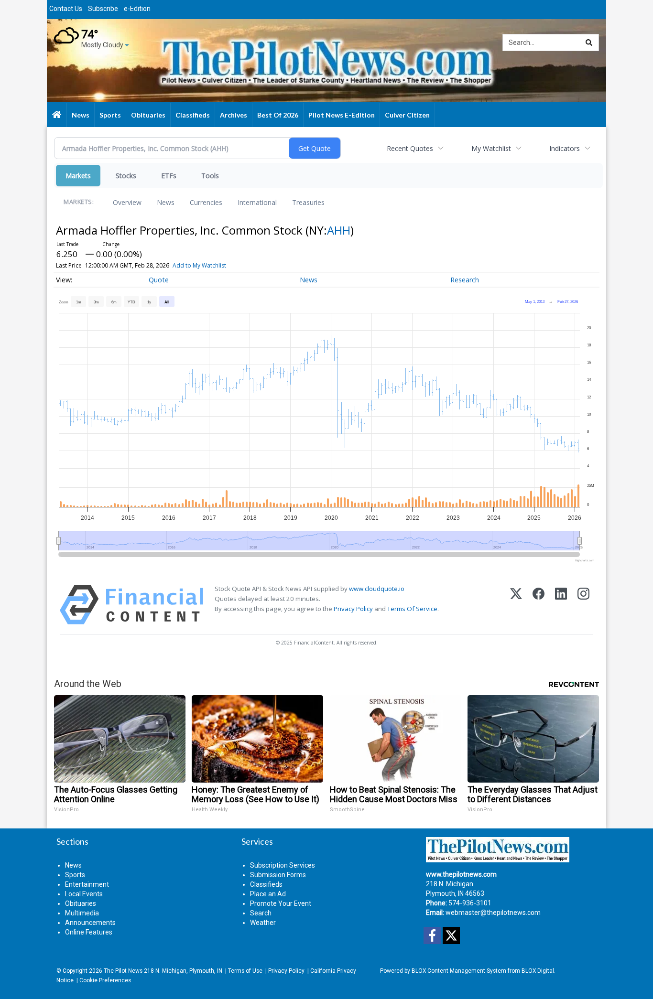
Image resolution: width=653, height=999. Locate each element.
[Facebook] (538, 604)
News (165, 202)
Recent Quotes (410, 148)
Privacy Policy (353, 608)
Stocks (126, 175)
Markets (78, 175)
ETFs (168, 175)
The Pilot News (123, 970)
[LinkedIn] (561, 604)
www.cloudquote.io (376, 588)
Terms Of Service (412, 608)
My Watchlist (491, 148)
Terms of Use (245, 970)
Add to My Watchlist (199, 265)
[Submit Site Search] (589, 42)
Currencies (206, 202)
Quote (159, 279)
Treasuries (308, 202)
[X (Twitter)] (516, 604)
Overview (127, 202)
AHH (338, 230)
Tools (210, 175)
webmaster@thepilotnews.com (493, 912)
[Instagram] (583, 604)
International (257, 202)
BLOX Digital (538, 970)
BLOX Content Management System (459, 970)
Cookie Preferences (105, 980)
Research (464, 279)
